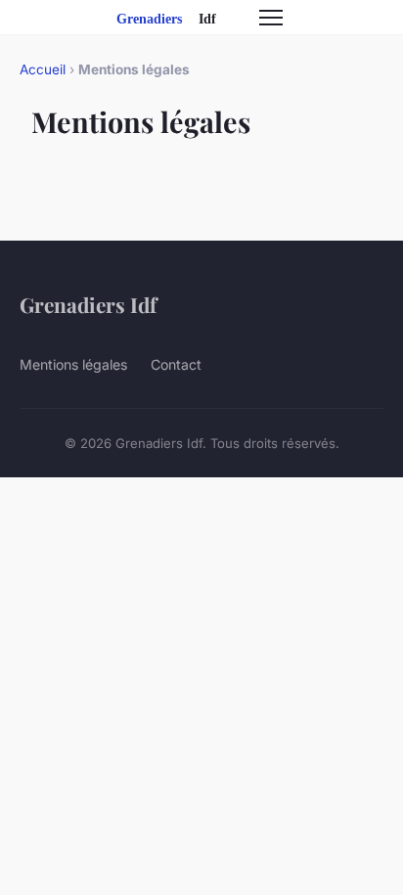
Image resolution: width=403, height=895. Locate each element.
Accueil (43, 69)
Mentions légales (73, 364)
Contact (176, 364)
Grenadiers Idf (88, 304)
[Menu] (271, 17)
